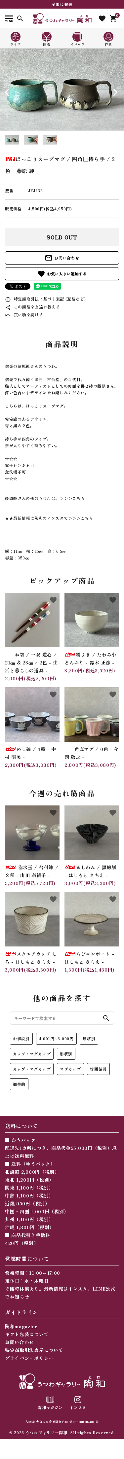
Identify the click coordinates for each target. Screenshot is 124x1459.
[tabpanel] (62, 89)
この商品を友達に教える (32, 306)
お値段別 (21, 1038)
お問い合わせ (62, 258)
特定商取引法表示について (34, 1350)
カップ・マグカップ (32, 1053)
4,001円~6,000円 (56, 1038)
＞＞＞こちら (72, 498)
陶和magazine (21, 1326)
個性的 (19, 1084)
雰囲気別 (98, 1069)
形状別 (89, 1038)
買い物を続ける (24, 314)
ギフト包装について (27, 1334)
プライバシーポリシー (29, 1358)
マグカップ (70, 1069)
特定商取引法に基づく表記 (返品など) (45, 299)
